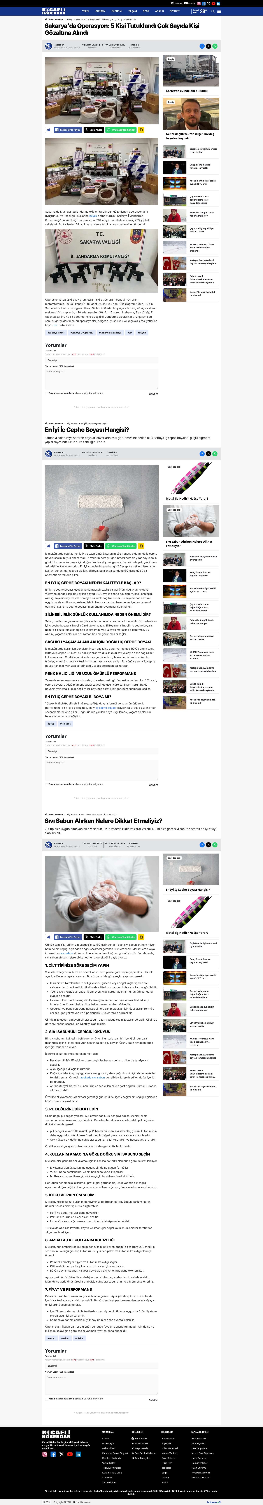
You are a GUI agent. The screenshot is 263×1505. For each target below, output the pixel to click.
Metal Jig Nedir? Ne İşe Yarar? (187, 499)
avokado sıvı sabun (92, 1077)
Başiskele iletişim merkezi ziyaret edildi (203, 150)
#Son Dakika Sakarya (110, 332)
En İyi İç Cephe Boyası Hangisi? (188, 890)
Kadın (165, 1482)
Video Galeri (141, 1443)
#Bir (130, 332)
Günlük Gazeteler (201, 1477)
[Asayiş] (191, 70)
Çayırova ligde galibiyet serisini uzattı (202, 230)
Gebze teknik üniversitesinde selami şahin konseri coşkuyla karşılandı (202, 279)
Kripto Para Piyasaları (203, 1453)
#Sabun (65, 1338)
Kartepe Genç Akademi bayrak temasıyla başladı (203, 262)
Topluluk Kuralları (111, 1467)
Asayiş (69, 19)
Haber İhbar (108, 1448)
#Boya (51, 723)
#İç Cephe (65, 723)
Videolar (191, 3)
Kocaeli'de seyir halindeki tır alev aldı (203, 294)
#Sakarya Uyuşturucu (81, 332)
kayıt (91, 354)
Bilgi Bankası (72, 423)
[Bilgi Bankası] (191, 478)
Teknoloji (166, 1467)
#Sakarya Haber (56, 332)
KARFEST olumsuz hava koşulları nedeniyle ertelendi (202, 247)
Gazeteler (178, 3)
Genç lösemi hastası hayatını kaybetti (200, 166)
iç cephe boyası (106, 707)
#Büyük (142, 332)
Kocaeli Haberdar (55, 19)
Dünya (165, 1477)
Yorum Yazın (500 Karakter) (59, 366)
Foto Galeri (141, 1438)
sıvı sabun (66, 953)
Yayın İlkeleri (109, 1462)
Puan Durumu (199, 1467)
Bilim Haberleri (170, 1448)
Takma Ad (50, 350)
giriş (74, 354)
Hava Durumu (199, 1457)
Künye (105, 1438)
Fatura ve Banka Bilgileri (115, 1453)
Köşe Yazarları (142, 1448)
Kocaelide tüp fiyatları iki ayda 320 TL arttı (203, 182)
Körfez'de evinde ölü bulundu (187, 91)
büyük (93, 215)
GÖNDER (153, 394)
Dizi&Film (167, 1462)
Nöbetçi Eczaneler (201, 1472)
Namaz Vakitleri (200, 1462)
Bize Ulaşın (108, 1443)
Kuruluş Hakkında (111, 1457)
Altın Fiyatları (198, 1443)
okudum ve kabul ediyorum (76, 393)
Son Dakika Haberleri (146, 1453)
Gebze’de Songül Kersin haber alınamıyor (202, 214)
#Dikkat (79, 1338)
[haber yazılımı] (214, 1502)
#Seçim (51, 1338)
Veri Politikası (109, 1482)
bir (55, 325)
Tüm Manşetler (143, 1457)
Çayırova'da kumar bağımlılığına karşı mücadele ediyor (199, 199)
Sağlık (165, 1472)
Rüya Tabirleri (169, 1457)
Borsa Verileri (199, 1438)
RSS (47, 1502)
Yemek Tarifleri (169, 1453)
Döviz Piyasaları (200, 1448)
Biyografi (167, 1443)
